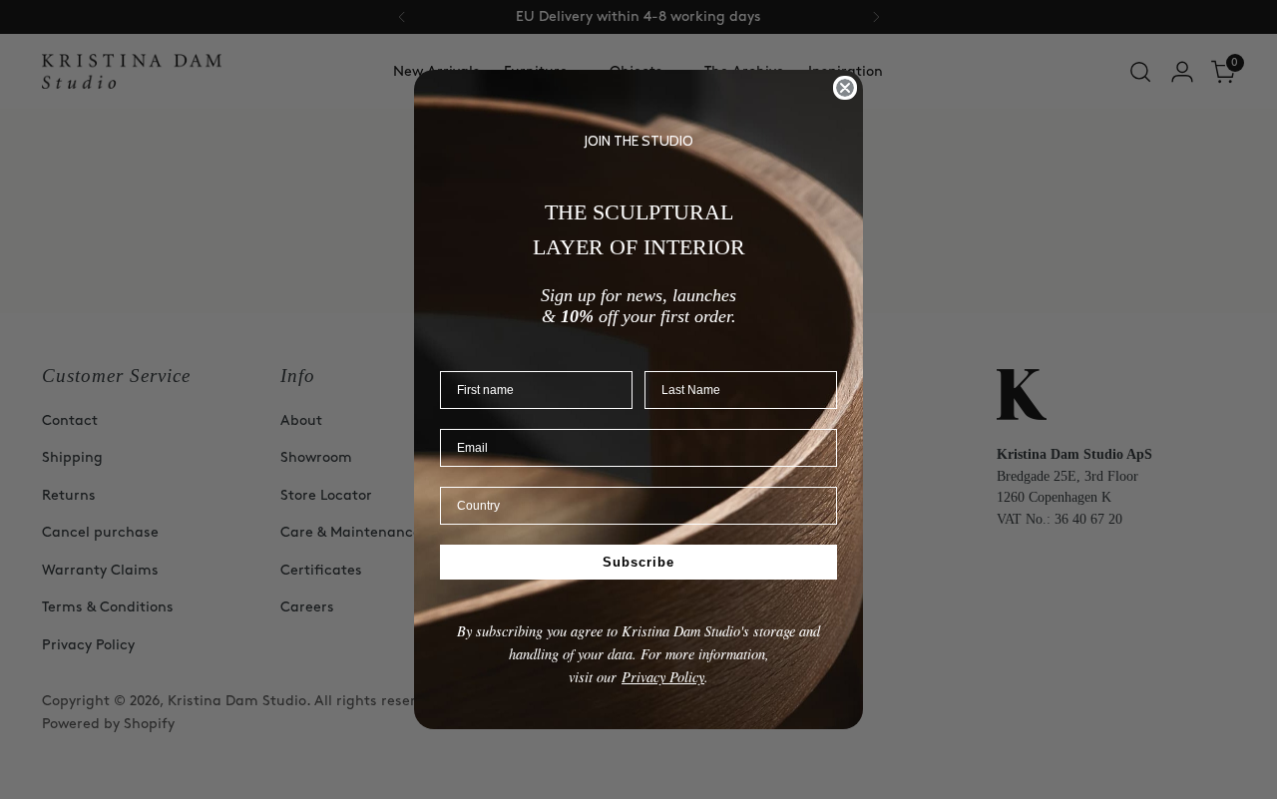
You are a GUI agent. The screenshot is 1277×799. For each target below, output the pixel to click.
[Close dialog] (845, 88)
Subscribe (638, 561)
